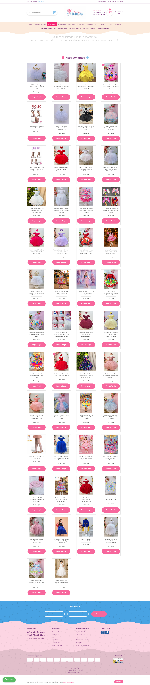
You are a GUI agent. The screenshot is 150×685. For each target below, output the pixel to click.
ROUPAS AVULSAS (103, 28)
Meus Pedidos (112, 1)
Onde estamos (56, 642)
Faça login (41, 1)
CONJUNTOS (81, 24)
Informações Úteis (82, 629)
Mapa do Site (55, 637)
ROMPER (102, 24)
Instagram (120, 1)
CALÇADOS (71, 24)
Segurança (79, 642)
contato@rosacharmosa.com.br (36, 638)
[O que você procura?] (54, 12)
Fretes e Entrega (81, 637)
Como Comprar (80, 631)
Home (30, 24)
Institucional (56, 629)
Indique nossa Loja (57, 645)
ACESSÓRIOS (62, 24)
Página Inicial (55, 631)
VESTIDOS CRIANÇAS (60, 28)
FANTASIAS (118, 24)
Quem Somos (55, 639)
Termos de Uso (80, 634)
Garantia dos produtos (82, 639)
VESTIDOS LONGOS (75, 28)
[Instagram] (103, 632)
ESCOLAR (90, 24)
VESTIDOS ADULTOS (89, 28)
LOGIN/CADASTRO (40, 24)
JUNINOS (109, 24)
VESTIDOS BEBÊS (46, 28)
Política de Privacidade (82, 645)
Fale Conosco (55, 634)
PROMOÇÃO (52, 24)
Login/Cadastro (101, 1)
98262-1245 (99, 12)
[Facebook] (107, 632)
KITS (96, 24)
